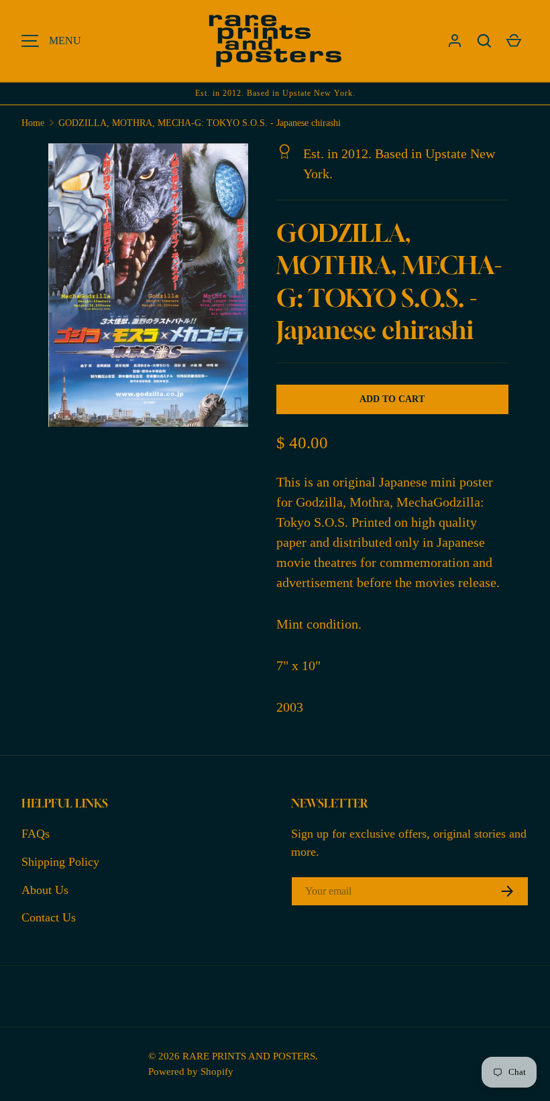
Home (32, 123)
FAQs (35, 833)
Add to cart (392, 399)
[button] (484, 41)
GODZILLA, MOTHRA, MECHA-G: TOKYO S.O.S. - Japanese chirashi (199, 123)
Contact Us (48, 917)
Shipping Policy (60, 861)
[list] (152, 289)
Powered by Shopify (190, 1071)
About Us (44, 890)
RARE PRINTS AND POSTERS (248, 1055)
